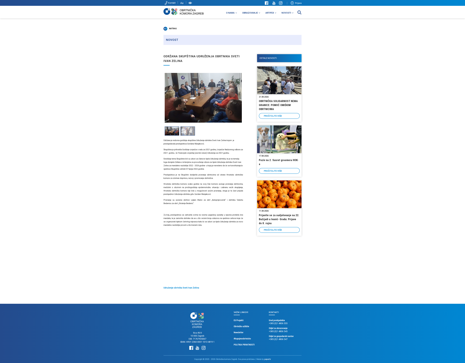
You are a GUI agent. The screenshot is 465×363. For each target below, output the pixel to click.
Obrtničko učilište (241, 326)
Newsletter (238, 332)
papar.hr (267, 359)
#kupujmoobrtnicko (242, 338)
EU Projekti (238, 320)
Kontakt (172, 3)
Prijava (298, 3)
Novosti (286, 13)
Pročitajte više (273, 116)
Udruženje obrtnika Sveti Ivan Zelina (181, 287)
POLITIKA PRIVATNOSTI (244, 344)
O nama (230, 13)
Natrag (173, 28)
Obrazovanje (250, 13)
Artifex (269, 13)
